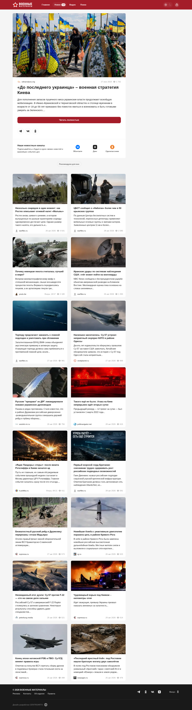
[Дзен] (159, 692)
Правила (51, 694)
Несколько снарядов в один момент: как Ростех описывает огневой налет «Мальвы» (39, 209)
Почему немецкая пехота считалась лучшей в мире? (39, 273)
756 (63, 424)
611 (63, 491)
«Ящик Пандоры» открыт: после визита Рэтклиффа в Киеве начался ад (37, 466)
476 (121, 678)
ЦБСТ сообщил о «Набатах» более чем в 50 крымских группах (97, 209)
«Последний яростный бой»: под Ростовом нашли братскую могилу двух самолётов (97, 660)
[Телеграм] (138, 692)
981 (63, 361)
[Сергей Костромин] (75, 294)
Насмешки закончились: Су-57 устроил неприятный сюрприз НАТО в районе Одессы (95, 338)
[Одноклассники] (145, 692)
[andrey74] (19, 81)
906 (121, 361)
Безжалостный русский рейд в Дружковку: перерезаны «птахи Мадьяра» (38, 533)
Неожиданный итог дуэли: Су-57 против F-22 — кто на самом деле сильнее (39, 596)
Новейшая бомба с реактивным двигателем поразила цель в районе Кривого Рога (98, 533)
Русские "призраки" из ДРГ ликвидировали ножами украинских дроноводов (39, 403)
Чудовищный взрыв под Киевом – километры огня (92, 596)
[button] (20, 131)
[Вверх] (174, 692)
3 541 (62, 231)
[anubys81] (16, 294)
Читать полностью (69, 120)
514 (121, 617)
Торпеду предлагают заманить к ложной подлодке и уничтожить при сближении (37, 336)
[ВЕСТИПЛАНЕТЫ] (75, 360)
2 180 (62, 294)
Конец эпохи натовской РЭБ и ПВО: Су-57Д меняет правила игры (38, 660)
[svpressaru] (16, 554)
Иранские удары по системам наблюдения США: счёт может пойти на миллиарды (97, 273)
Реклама (16, 694)
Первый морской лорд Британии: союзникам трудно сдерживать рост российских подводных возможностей (95, 468)
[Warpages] (75, 677)
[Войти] (176, 4)
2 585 (120, 231)
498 (63, 678)
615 (121, 424)
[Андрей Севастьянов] (16, 230)
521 (63, 617)
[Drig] (16, 424)
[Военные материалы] (22, 4)
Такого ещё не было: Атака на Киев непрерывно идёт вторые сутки (93, 403)
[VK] (152, 692)
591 (121, 491)
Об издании (39, 694)
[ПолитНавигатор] (75, 424)
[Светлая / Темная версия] (168, 4)
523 (121, 554)
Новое (59, 5)
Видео (72, 5)
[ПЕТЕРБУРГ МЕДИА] (16, 617)
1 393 (120, 294)
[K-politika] (16, 490)
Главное (46, 5)
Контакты (27, 694)
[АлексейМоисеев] (75, 554)
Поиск (83, 5)
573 (63, 554)
